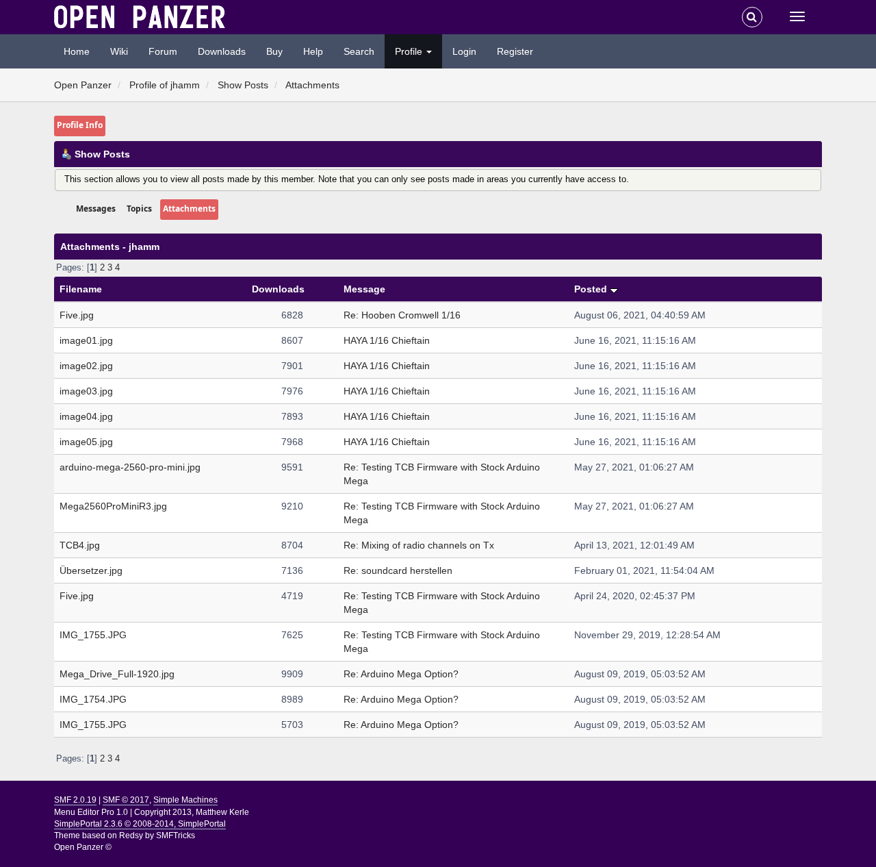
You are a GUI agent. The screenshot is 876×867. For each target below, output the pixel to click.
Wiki (119, 51)
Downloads (222, 51)
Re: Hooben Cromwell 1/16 (402, 315)
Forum (163, 51)
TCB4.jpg (80, 545)
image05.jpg (86, 441)
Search (359, 51)
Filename (81, 289)
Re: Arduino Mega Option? (401, 673)
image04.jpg (86, 416)
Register (515, 51)
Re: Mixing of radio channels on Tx (419, 545)
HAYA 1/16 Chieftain (387, 340)
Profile (410, 51)
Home (77, 51)
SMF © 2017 (126, 800)
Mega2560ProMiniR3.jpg (113, 506)
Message (364, 289)
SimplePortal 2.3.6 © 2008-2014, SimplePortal (140, 824)
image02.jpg (86, 365)
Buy (274, 51)
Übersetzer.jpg (91, 570)
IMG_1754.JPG (93, 699)
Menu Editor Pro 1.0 (91, 812)
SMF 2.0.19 (75, 800)
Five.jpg (77, 315)
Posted (592, 289)
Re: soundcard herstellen (398, 570)
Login (464, 51)
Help (313, 51)
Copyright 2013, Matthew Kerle (191, 812)
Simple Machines (185, 800)
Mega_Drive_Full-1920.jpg (117, 673)
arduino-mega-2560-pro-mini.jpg (130, 467)
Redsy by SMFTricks (157, 835)
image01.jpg (86, 340)
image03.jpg (86, 391)
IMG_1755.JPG (93, 634)
